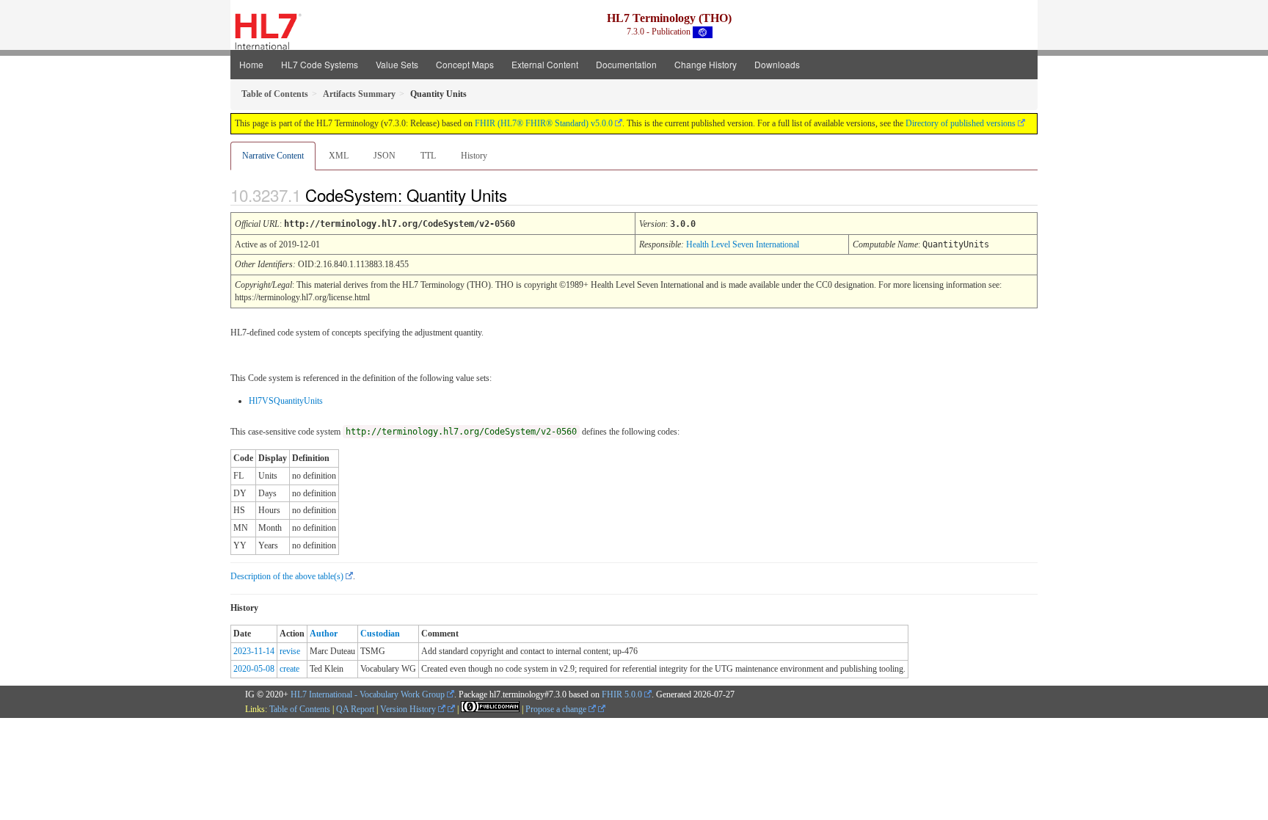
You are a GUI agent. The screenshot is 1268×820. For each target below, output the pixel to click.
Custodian (380, 633)
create (289, 669)
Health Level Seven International (742, 244)
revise (290, 651)
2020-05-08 (253, 669)
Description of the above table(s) (286, 576)
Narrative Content (273, 155)
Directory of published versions (961, 123)
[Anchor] (519, 194)
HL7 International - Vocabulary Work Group (368, 694)
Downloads (777, 64)
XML (339, 155)
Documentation (626, 64)
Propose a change (557, 709)
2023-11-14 (253, 651)
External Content (544, 64)
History (474, 155)
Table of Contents (299, 709)
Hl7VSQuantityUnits (286, 401)
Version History (409, 709)
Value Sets (397, 64)
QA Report (355, 709)
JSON (385, 155)
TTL (428, 155)
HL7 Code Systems (319, 64)
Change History (705, 64)
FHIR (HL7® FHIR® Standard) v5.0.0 (544, 123)
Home (251, 64)
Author (324, 633)
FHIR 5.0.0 (622, 694)
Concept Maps (465, 64)
